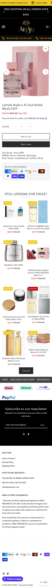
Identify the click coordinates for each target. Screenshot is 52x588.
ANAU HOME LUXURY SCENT (22, 379)
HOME (5, 379)
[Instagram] (24, 434)
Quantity (5, 126)
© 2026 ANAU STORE (9, 585)
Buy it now (26, 144)
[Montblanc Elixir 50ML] (13, 250)
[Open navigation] (8, 26)
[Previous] (4, 12)
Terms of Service (8, 458)
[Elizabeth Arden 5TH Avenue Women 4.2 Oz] (13, 343)
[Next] (48, 12)
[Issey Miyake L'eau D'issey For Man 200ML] (38, 299)
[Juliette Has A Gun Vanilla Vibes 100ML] (13, 211)
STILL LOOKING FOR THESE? (26, 194)
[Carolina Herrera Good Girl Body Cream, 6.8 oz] (13, 299)
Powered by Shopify (26, 585)
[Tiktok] (28, 434)
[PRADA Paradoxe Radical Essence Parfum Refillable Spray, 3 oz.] (38, 253)
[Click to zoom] (46, 49)
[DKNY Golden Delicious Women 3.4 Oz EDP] (38, 338)
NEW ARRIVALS (43, 379)
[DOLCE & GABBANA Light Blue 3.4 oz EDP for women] (38, 211)
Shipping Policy (8, 466)
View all (26, 370)
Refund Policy (7, 462)
